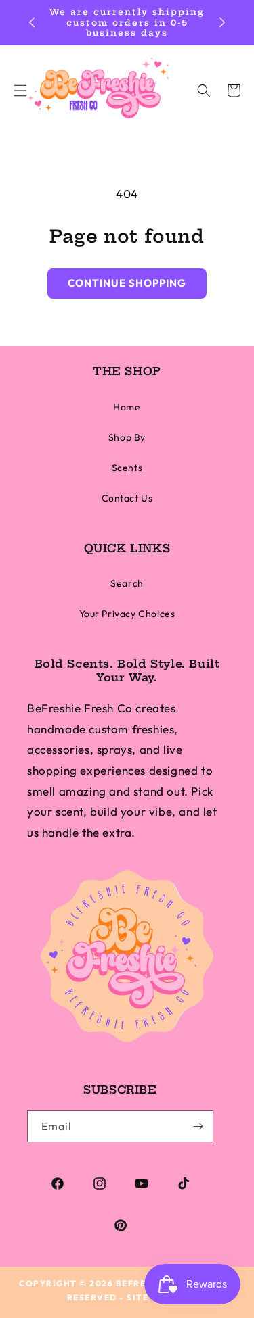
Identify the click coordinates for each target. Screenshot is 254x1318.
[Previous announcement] (32, 22)
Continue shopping (127, 282)
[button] (204, 90)
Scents (127, 468)
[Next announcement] (222, 22)
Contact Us (127, 498)
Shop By (127, 437)
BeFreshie (142, 1283)
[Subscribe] (198, 1126)
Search (127, 583)
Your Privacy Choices (127, 614)
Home (126, 407)
